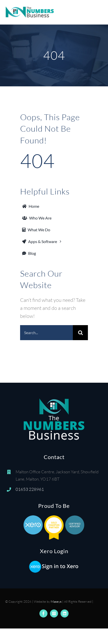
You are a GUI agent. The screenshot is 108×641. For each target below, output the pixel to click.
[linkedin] (65, 613)
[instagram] (54, 613)
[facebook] (43, 613)
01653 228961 (30, 489)
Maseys (56, 601)
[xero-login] (54, 562)
